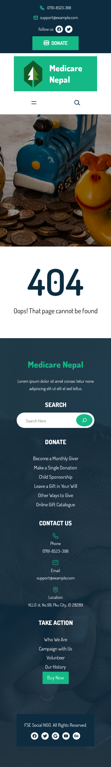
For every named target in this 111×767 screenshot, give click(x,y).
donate (59, 43)
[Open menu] (33, 102)
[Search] (84, 420)
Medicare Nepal (65, 73)
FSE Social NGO (37, 725)
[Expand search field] (77, 102)
